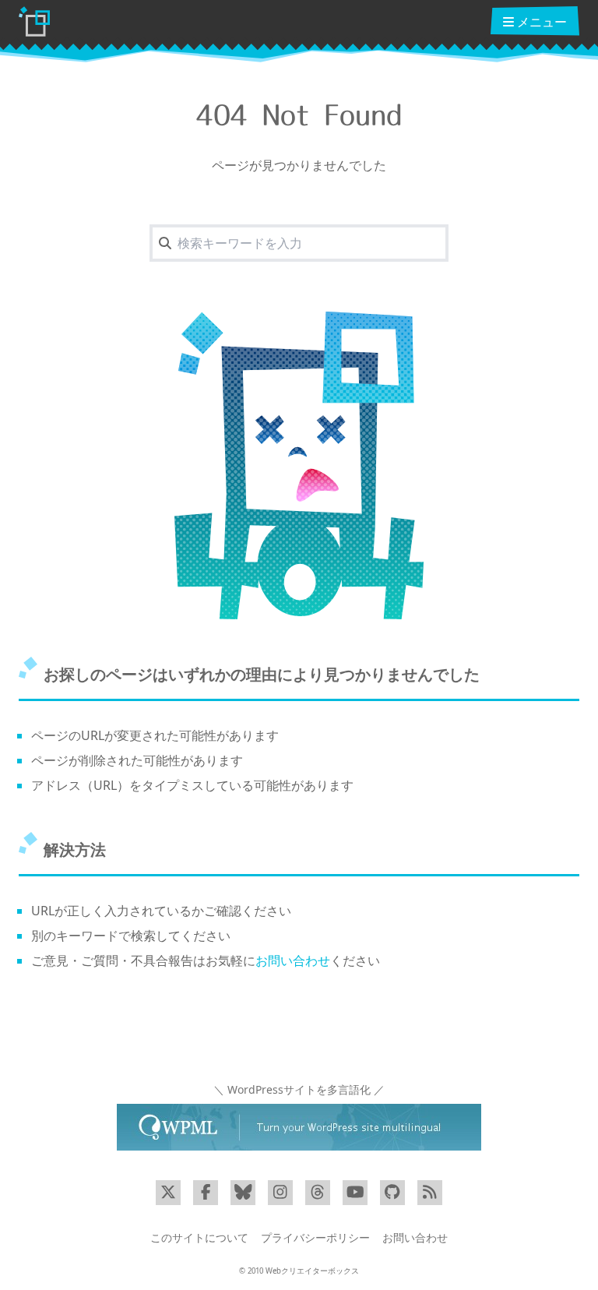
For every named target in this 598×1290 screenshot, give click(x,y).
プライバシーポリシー (315, 1237)
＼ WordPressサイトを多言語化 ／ (299, 1089)
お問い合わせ (292, 960)
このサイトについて (199, 1237)
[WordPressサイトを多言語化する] (299, 1127)
